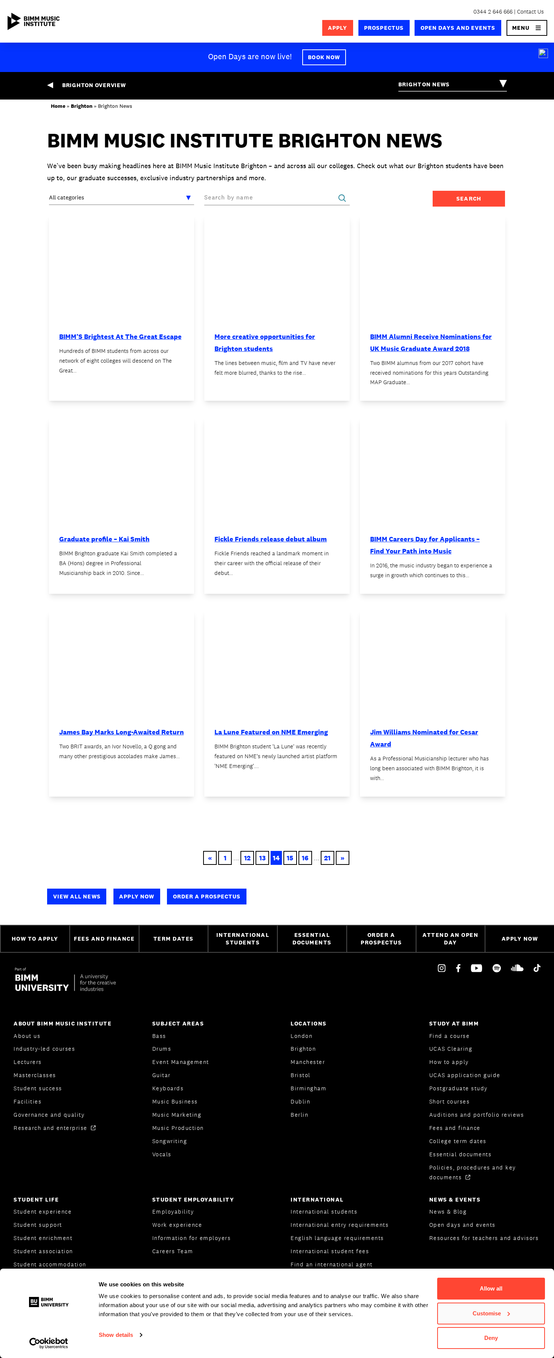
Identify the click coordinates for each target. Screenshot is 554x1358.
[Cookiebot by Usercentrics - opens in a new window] (49, 1343)
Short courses (449, 1101)
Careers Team (172, 1251)
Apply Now (136, 896)
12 (247, 858)
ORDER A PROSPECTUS (381, 938)
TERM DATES (173, 938)
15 (290, 858)
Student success (38, 1088)
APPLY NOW (520, 938)
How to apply (449, 1061)
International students (324, 1211)
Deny (491, 1338)
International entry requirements (340, 1224)
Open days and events (458, 27)
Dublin (300, 1101)
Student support (38, 1224)
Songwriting (169, 1141)
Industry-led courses (44, 1048)
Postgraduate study (458, 1088)
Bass (159, 1035)
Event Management (180, 1061)
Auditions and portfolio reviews (476, 1114)
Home (58, 106)
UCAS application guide (464, 1075)
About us (27, 1035)
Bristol (301, 1075)
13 (262, 858)
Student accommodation (50, 1264)
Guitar (161, 1075)
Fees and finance (455, 1127)
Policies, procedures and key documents (472, 1172)
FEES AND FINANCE (104, 938)
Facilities (27, 1101)
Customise (487, 1313)
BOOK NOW (324, 57)
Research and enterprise (51, 1127)
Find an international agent (332, 1264)
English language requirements (337, 1238)
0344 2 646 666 (493, 11)
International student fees (330, 1251)
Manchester (308, 1061)
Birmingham (308, 1088)
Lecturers (28, 1061)
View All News (77, 896)
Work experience (177, 1224)
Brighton (81, 106)
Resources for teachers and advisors (484, 1238)
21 (327, 858)
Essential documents (460, 1154)
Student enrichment (43, 1238)
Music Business (175, 1101)
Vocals (161, 1154)
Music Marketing (177, 1114)
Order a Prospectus (207, 896)
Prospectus (384, 27)
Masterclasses (35, 1075)
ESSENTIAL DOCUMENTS (312, 938)
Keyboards (168, 1088)
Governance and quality (49, 1114)
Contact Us (530, 11)
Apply (337, 27)
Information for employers (191, 1238)
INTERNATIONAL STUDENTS (242, 938)
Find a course (449, 1035)
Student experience (43, 1211)
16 (305, 858)
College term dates (458, 1141)
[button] (527, 28)
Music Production (178, 1127)
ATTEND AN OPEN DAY (450, 938)
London (301, 1035)
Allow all (491, 1288)
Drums (161, 1048)
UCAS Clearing (451, 1048)
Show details (116, 1335)
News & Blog (448, 1211)
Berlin (299, 1114)
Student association (43, 1251)
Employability (173, 1211)
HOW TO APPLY (35, 938)
